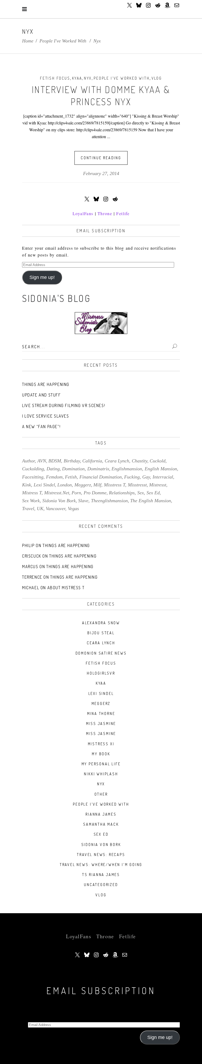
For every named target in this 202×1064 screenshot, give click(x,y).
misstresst (137, 484)
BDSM (54, 460)
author (28, 460)
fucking (132, 477)
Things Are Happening (45, 384)
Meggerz (101, 703)
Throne (105, 213)
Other (101, 794)
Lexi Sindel (101, 693)
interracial (163, 477)
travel (28, 508)
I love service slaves (45, 416)
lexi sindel (44, 484)
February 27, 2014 (101, 173)
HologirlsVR (101, 673)
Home (27, 40)
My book (101, 754)
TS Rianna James (101, 874)
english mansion (161, 468)
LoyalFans (83, 213)
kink (26, 484)
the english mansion (150, 500)
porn (76, 492)
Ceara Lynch (101, 643)
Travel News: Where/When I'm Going (101, 864)
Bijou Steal (101, 633)
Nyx (88, 78)
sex (140, 492)
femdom (54, 477)
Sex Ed (101, 834)
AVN (41, 460)
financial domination (100, 477)
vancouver (55, 508)
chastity (139, 460)
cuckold (157, 460)
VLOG (157, 78)
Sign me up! (42, 277)
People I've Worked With (62, 40)
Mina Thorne (101, 713)
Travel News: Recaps (101, 854)
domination (73, 468)
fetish (71, 477)
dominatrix (98, 468)
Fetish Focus (55, 78)
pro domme (95, 492)
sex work (31, 500)
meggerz (82, 484)
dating (53, 468)
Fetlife (122, 213)
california (92, 460)
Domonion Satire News (101, 653)
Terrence (32, 577)
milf (97, 484)
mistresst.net (56, 492)
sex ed (153, 492)
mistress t (32, 492)
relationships (122, 492)
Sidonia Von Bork (101, 844)
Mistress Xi (101, 744)
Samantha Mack (101, 824)
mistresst (157, 484)
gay (146, 477)
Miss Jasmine (101, 723)
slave (83, 500)
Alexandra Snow (101, 623)
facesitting (32, 477)
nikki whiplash (101, 774)
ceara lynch (117, 460)
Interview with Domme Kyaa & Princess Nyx (101, 95)
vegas (73, 508)
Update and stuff (41, 395)
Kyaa (77, 78)
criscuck (31, 556)
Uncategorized (101, 884)
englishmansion (127, 468)
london (64, 484)
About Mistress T (66, 587)
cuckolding (33, 468)
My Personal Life (101, 764)
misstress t (114, 484)
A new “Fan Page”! (41, 426)
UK (40, 508)
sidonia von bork (59, 500)
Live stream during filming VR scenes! (63, 405)
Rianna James (101, 814)
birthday (72, 460)
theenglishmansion (109, 500)
